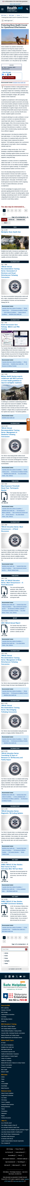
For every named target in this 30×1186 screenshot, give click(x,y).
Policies (3, 1109)
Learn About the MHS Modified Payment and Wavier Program (15, 1130)
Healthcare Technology (6, 1060)
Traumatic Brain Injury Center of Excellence (12, 308)
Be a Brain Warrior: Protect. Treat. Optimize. (13, 515)
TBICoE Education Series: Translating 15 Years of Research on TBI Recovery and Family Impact (12, 756)
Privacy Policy (18, 1149)
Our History (3, 1017)
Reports (3, 1116)
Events (6, 956)
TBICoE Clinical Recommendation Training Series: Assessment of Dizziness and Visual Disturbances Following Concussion (10, 272)
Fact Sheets (4, 1098)
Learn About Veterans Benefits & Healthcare (11, 1132)
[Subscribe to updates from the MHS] (24, 977)
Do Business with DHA (6, 1138)
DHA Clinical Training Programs (8, 1026)
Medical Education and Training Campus (10, 1035)
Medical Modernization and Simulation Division (11, 1037)
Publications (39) (21, 219)
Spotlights (6, 961)
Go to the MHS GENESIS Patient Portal (10, 1127)
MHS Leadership (5, 1008)
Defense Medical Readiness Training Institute (11, 1031)
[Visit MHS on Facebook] (13, 977)
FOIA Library (4, 1100)
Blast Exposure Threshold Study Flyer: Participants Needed (10, 488)
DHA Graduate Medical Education (8, 1028)
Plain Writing (20, 1162)
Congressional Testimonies (7, 1095)
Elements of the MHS (6, 1010)
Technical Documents (6, 1118)
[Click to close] (28, 420)
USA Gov (6, 1165)
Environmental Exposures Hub (8, 1051)
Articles (6, 953)
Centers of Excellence (6, 1058)
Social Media (4, 1086)
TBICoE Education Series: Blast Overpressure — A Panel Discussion (12, 529)
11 (25, 210)
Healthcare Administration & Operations (10, 1054)
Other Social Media (9, 77)
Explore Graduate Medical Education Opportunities (12, 1141)
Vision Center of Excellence (10, 312)
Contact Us (3, 1021)
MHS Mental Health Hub (12, 891)
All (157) (4, 219)
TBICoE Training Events (13, 570)
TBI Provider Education (13, 852)
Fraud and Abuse (19, 1152)
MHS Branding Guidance (6, 1019)
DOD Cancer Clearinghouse (7, 1045)
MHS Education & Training (8, 1024)
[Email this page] (10, 74)
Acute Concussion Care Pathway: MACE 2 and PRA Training (10, 327)
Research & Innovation (6, 1067)
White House (15, 1165)
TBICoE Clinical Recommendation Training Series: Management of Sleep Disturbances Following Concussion (11, 660)
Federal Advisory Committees (7, 1014)
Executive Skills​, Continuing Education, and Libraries (13, 1033)
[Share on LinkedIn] (8, 74)
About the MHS (5, 1005)
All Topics (3, 1043)
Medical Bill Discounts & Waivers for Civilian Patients (13, 1063)
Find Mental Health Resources (8, 1136)
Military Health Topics (7, 1040)
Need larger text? (8, 20)
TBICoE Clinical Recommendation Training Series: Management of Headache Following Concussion (10, 432)
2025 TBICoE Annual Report (10, 623)
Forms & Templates (5, 1102)
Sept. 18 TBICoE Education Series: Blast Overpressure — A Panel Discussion (12, 583)
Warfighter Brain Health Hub (19, 82)
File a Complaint (4, 1143)
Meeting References (5, 1106)
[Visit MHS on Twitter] (17, 977)
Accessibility (11, 1155)
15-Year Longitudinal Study (19, 797)
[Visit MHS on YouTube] (20, 977)
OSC (23, 1165)
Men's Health (4, 1069)
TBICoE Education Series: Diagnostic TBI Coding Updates (12, 812)
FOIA (19, 1155)
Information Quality (21, 1159)
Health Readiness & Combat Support (9, 1056)
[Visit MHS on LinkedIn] (9, 977)
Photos (6, 958)
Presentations (4, 1111)
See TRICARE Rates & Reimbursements (10, 1134)
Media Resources (5, 1088)
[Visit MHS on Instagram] (6, 977)
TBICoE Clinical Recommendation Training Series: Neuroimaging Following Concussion (10, 709)
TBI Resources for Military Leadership (16, 608)
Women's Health (5, 1072)
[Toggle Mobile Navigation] (2, 9)
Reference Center (6, 1091)
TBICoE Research (10, 514)
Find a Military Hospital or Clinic (8, 1125)
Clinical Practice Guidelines (7, 1093)
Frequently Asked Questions (7, 1104)
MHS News (4, 1074)
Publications (4, 1113)
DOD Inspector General (8, 1159)
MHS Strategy (4, 1012)
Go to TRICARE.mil (5, 1123)
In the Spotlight (4, 1083)
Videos (6, 963)
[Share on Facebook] (3, 74)
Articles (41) (11, 219)
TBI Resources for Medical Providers (14, 365)
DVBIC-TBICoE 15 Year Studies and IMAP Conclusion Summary (12, 902)
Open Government (9, 1162)
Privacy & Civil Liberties (6, 1065)
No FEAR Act (8, 1152)
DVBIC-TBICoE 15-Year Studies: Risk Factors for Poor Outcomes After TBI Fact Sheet (12, 867)
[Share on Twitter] (5, 74)
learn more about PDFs (19, 1181)
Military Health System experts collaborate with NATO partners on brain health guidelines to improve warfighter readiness (12, 379)
